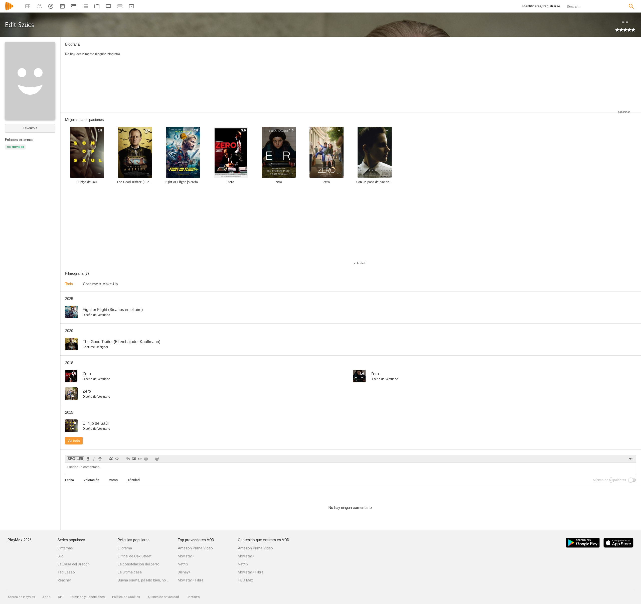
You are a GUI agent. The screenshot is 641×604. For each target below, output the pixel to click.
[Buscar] (631, 6)
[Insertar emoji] (146, 459)
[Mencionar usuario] (157, 459)
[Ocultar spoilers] (75, 459)
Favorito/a (30, 128)
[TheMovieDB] (16, 150)
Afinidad (133, 480)
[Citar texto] (111, 459)
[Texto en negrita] (88, 459)
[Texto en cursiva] (94, 459)
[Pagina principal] (9, 9)
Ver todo (74, 440)
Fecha (69, 480)
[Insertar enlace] (128, 459)
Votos (113, 480)
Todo (69, 284)
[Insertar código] (117, 459)
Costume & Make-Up (100, 284)
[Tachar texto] (100, 459)
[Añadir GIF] (140, 459)
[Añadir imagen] (134, 459)
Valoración (91, 480)
